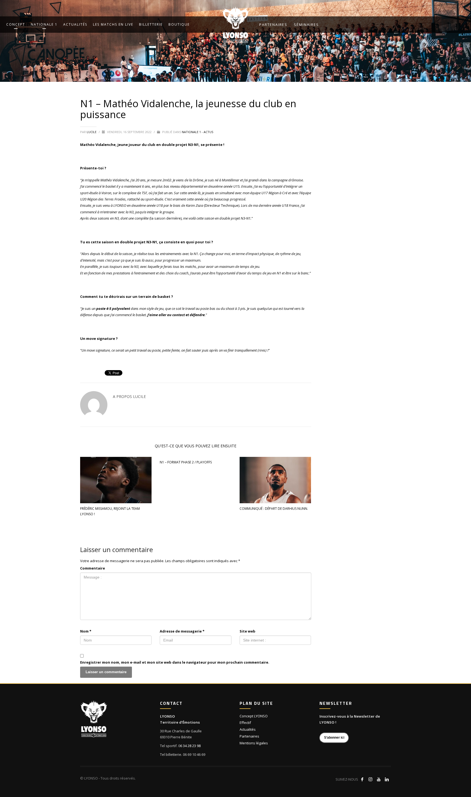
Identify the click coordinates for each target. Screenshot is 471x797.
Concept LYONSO (254, 716)
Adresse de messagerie (182, 631)
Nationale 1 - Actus (197, 132)
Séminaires (306, 24)
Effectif (245, 722)
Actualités (248, 729)
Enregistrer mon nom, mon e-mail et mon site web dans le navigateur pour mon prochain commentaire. (174, 662)
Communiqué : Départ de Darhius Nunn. (274, 508)
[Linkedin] (387, 779)
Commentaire (92, 568)
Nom (85, 631)
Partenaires (273, 24)
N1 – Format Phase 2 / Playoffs (186, 462)
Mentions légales (254, 743)
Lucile (92, 132)
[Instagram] (370, 779)
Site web (247, 631)
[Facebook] (362, 779)
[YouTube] (379, 779)
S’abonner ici (334, 737)
